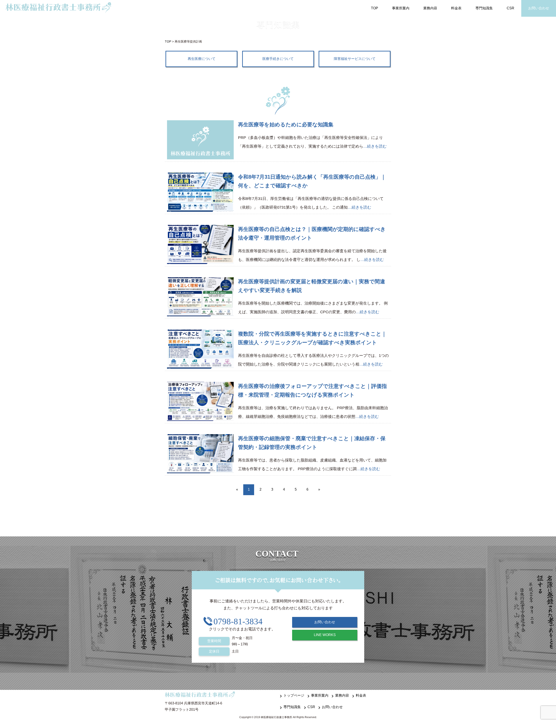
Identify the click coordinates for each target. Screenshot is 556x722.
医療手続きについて (278, 59)
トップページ (291, 695)
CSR (510, 8)
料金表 (456, 8)
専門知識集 (484, 8)
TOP (374, 8)
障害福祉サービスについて (355, 59)
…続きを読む (375, 146)
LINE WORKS (325, 635)
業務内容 (430, 8)
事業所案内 (400, 8)
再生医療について (201, 59)
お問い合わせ (538, 8)
